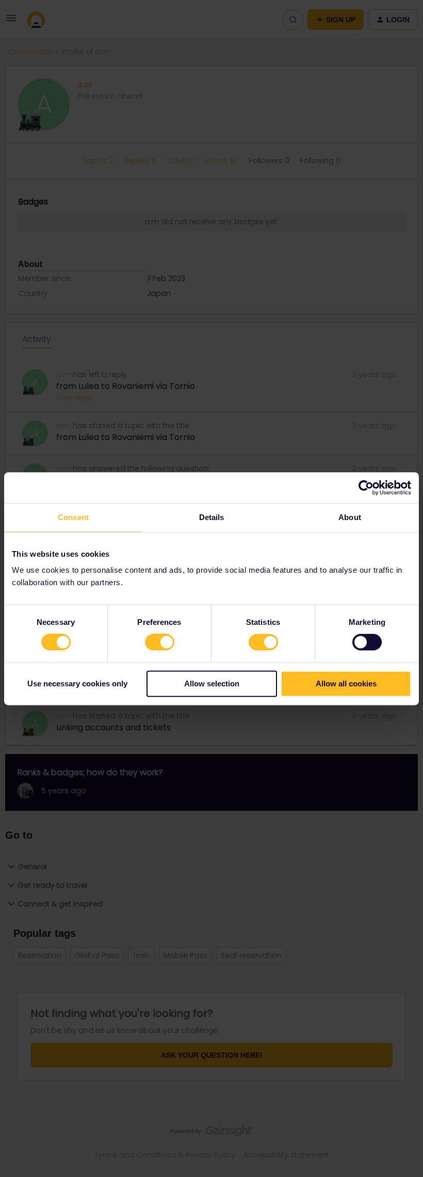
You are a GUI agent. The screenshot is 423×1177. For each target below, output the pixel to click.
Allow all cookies (346, 683)
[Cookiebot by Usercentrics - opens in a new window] (366, 487)
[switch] (159, 642)
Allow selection (211, 683)
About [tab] (349, 517)
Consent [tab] (73, 517)
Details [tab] (211, 517)
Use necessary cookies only (77, 683)
